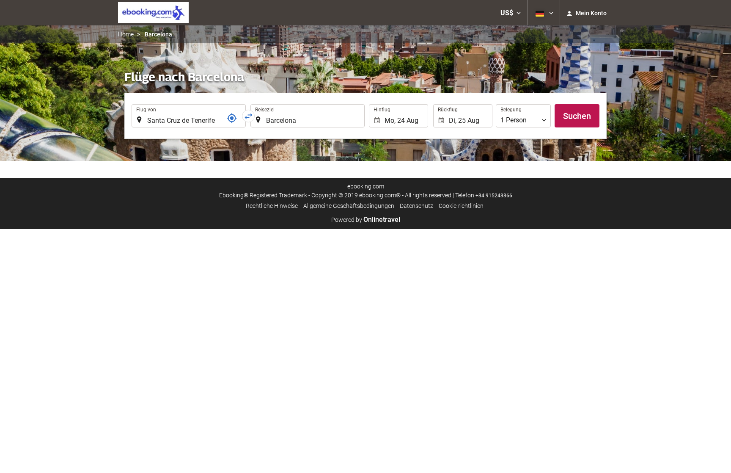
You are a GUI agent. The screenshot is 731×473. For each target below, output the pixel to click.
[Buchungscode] (231, 118)
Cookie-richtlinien (461, 205)
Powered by (365, 219)
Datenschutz (416, 205)
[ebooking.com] (153, 12)
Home (126, 34)
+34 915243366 (493, 196)
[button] (510, 12)
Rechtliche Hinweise (272, 205)
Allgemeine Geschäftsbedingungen (348, 205)
